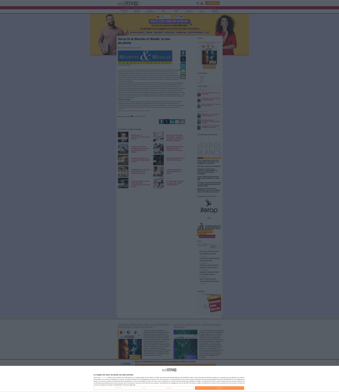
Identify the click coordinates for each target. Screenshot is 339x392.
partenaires (104, 377)
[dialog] (169, 379)
